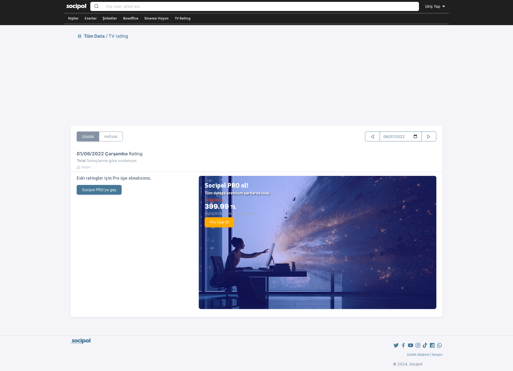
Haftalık (111, 136)
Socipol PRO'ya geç (99, 189)
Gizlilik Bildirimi (418, 355)
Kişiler (73, 18)
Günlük (88, 136)
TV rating (118, 36)
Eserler (91, 18)
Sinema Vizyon (156, 18)
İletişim (437, 355)
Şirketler (110, 18)
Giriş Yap (433, 6)
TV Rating (183, 18)
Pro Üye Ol (219, 222)
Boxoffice (130, 18)
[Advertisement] (256, 82)
